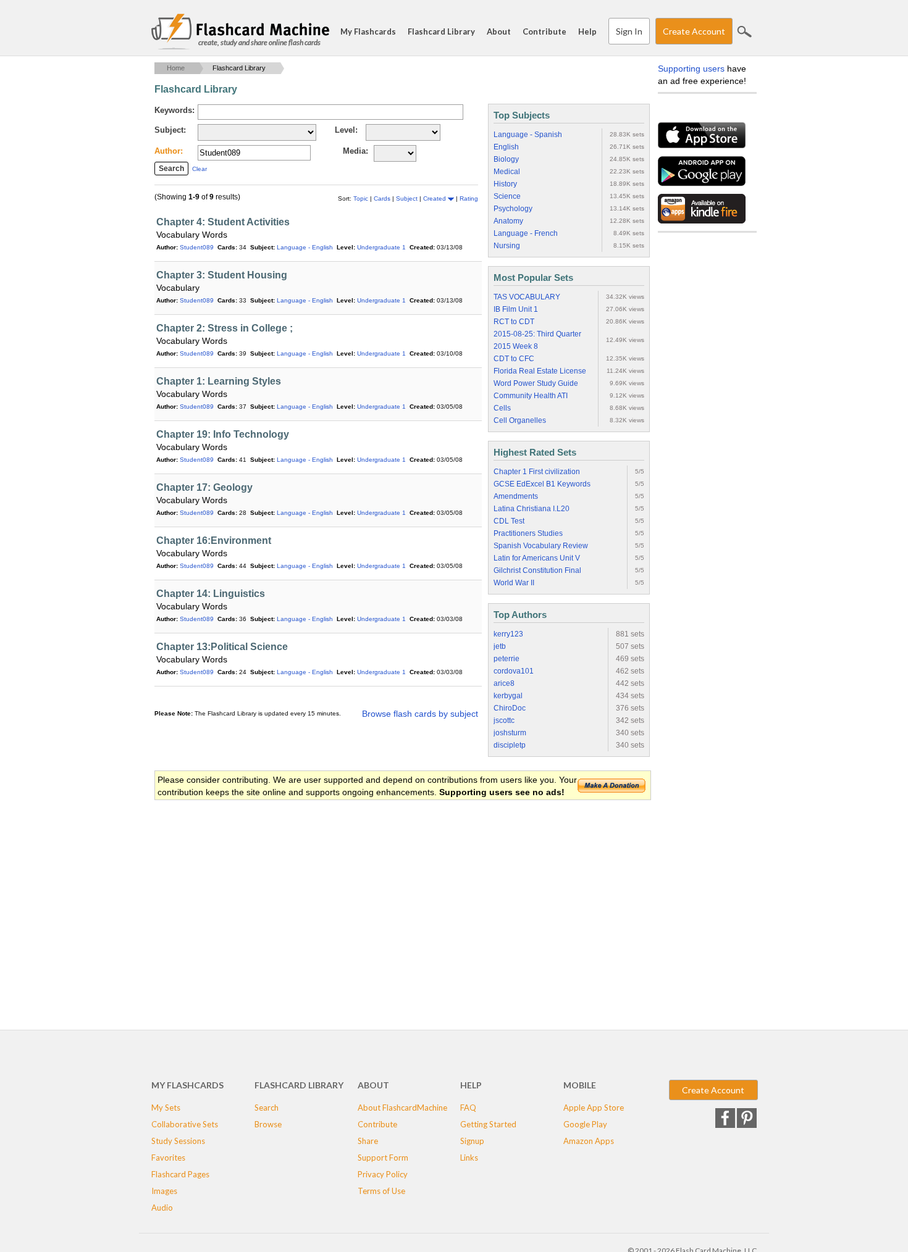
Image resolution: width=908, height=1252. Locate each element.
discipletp (510, 745)
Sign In (629, 31)
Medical (507, 171)
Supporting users (691, 68)
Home (176, 68)
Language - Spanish (528, 134)
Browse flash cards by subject (420, 714)
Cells (502, 408)
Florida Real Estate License (540, 371)
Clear (199, 168)
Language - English (305, 247)
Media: (355, 151)
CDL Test (509, 521)
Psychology (513, 208)
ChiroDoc (510, 708)
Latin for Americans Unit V (537, 558)
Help (587, 31)
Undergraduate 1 (381, 247)
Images (164, 1191)
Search (744, 31)
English (506, 147)
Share (368, 1141)
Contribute (544, 31)
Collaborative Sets (184, 1124)
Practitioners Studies (528, 533)
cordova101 (514, 671)
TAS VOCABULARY (527, 297)
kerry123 (508, 634)
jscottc (504, 720)
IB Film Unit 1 (516, 309)
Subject (407, 198)
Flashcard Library (441, 31)
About (499, 31)
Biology (506, 159)
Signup (472, 1141)
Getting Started (488, 1124)
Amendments (516, 496)
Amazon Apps (588, 1141)
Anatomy (508, 221)
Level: (346, 130)
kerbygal (508, 695)
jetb (500, 646)
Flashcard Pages (180, 1174)
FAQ (468, 1107)
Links (469, 1157)
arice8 (504, 683)
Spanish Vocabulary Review (541, 545)
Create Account (694, 31)
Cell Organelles (520, 420)
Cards (383, 198)
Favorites (168, 1157)
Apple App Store (593, 1107)
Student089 (197, 247)
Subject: (170, 130)
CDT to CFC (514, 358)
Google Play (585, 1124)
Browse (268, 1124)
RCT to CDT (514, 321)
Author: (168, 151)
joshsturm (510, 732)
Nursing (507, 245)
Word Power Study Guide (536, 383)
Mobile (579, 1085)
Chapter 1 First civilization (537, 471)
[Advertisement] (379, 900)
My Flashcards (368, 31)
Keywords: (174, 110)
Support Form (383, 1157)
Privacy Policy (383, 1174)
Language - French (526, 233)
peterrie (506, 658)
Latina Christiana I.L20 (532, 508)
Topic (361, 198)
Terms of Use (381, 1191)
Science (507, 196)
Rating (469, 198)
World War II (514, 582)
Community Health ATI (531, 395)
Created (435, 198)
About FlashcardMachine (402, 1107)
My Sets (165, 1107)
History (505, 184)
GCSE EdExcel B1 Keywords (542, 484)
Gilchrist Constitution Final (537, 570)
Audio (162, 1207)
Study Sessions (178, 1141)
